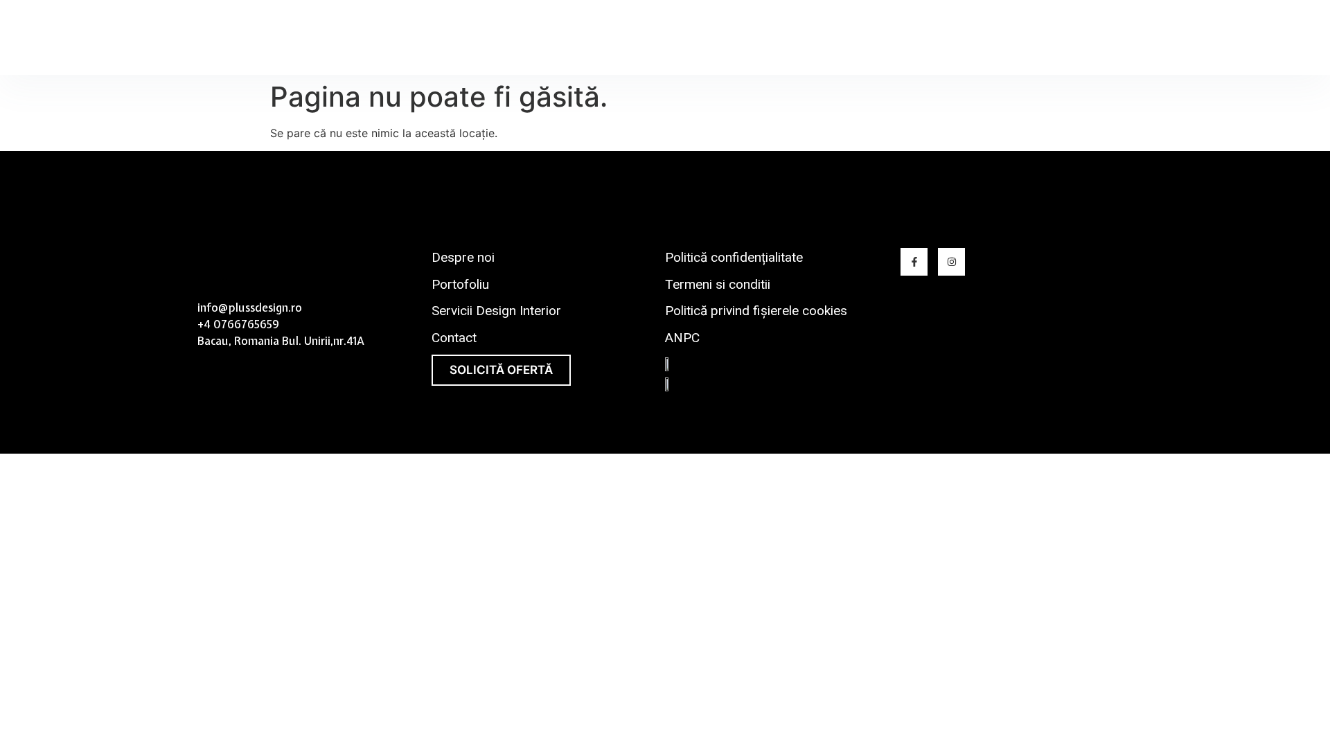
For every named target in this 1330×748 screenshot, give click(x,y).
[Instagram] (951, 261)
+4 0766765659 (238, 324)
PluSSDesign (251, 38)
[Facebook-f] (914, 261)
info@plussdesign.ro (249, 307)
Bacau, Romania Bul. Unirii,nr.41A (280, 340)
